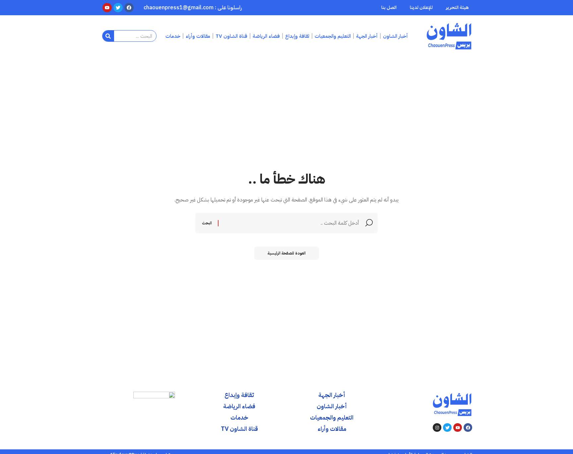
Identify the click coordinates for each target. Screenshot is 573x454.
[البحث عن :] (289, 223)
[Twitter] (447, 427)
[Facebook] (468, 427)
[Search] (108, 35)
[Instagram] (437, 427)
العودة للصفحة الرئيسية (287, 253)
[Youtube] (457, 427)
